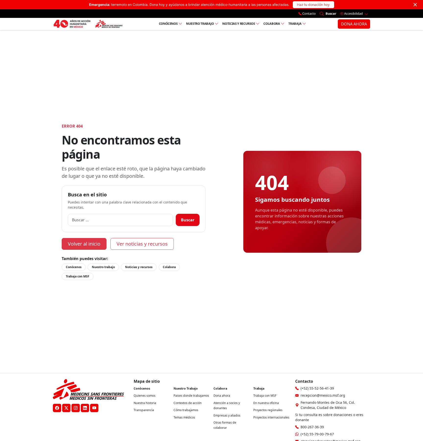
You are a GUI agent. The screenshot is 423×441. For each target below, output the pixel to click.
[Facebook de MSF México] (57, 408)
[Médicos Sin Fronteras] (88, 24)
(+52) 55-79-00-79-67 (317, 434)
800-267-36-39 (312, 427)
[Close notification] (415, 5)
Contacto (309, 13)
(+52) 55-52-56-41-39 (317, 388)
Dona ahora (221, 395)
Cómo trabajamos (186, 410)
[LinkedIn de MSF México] (85, 408)
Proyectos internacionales (271, 417)
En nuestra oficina (266, 403)
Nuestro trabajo (200, 23)
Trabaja (295, 23)
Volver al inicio (84, 243)
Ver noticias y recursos (142, 243)
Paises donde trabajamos (191, 395)
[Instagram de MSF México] (75, 408)
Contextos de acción (188, 403)
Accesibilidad (353, 13)
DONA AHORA (354, 24)
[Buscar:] (120, 220)
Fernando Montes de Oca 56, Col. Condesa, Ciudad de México (328, 405)
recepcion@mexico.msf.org (323, 395)
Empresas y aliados (226, 415)
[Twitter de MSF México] (66, 408)
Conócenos (168, 23)
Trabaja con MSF (77, 276)
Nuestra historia (145, 403)
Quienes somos (144, 395)
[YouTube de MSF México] (94, 408)
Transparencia (144, 410)
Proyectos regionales (267, 410)
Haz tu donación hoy (313, 4)
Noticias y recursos (238, 23)
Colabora (271, 23)
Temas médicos (184, 417)
